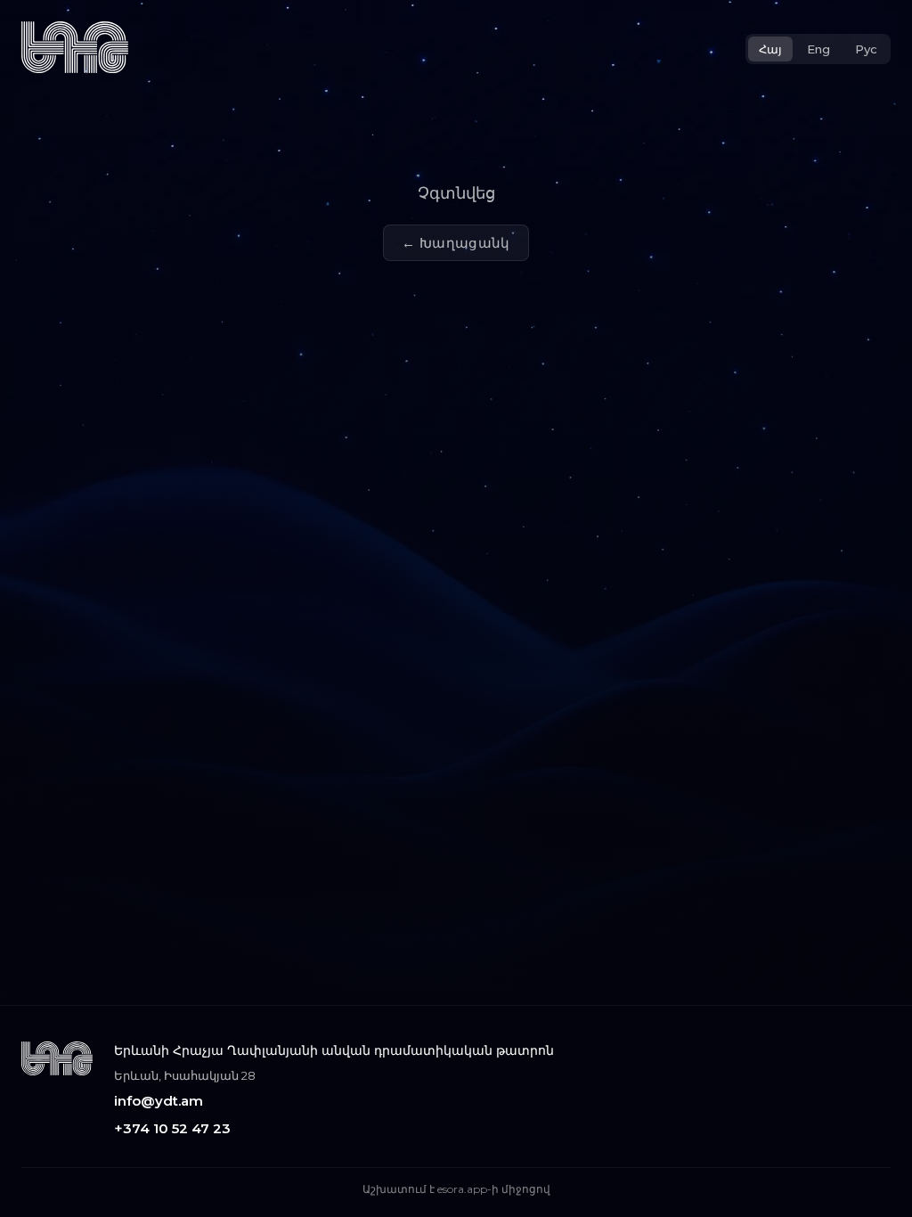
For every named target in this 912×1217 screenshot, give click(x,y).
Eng (818, 49)
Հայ (770, 49)
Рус (866, 49)
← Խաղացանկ (455, 242)
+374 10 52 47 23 (172, 1128)
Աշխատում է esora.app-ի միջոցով (456, 1189)
